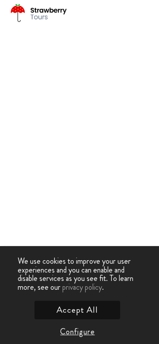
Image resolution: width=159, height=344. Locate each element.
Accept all (77, 309)
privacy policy (82, 287)
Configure (77, 331)
